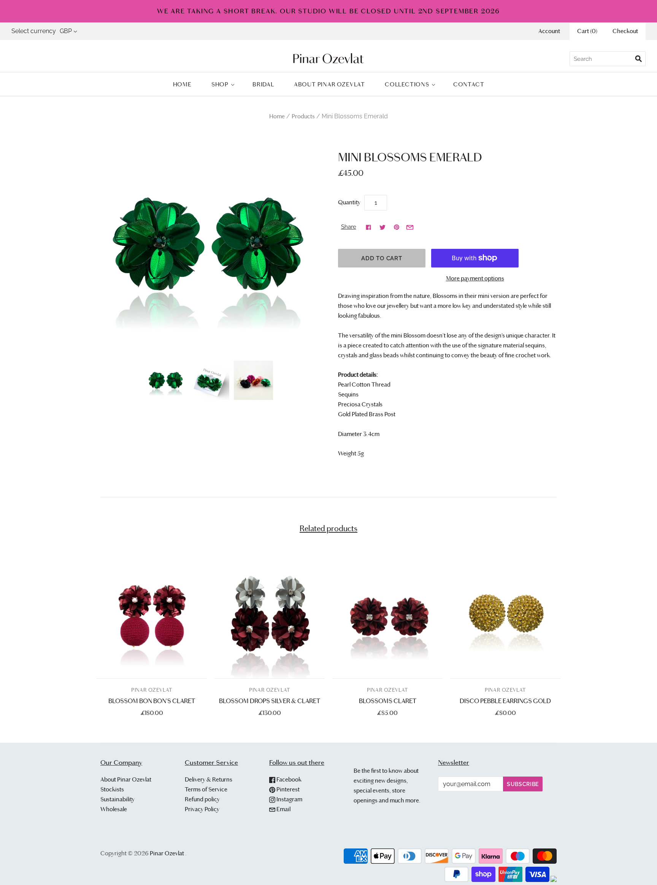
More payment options (475, 278)
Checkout (625, 31)
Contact (468, 84)
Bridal (263, 84)
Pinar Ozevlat (151, 690)
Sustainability (117, 799)
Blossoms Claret (387, 701)
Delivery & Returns (208, 779)
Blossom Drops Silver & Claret (269, 701)
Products (303, 116)
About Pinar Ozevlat (329, 84)
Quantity (349, 202)
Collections (407, 84)
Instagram (288, 799)
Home (182, 84)
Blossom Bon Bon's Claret (151, 701)
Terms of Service (206, 789)
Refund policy (202, 799)
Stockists (112, 789)
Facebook (288, 779)
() (587, 31)
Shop (220, 84)
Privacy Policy (202, 809)
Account (549, 31)
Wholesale (113, 809)
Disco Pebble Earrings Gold (505, 701)
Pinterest (287, 789)
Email (282, 809)
